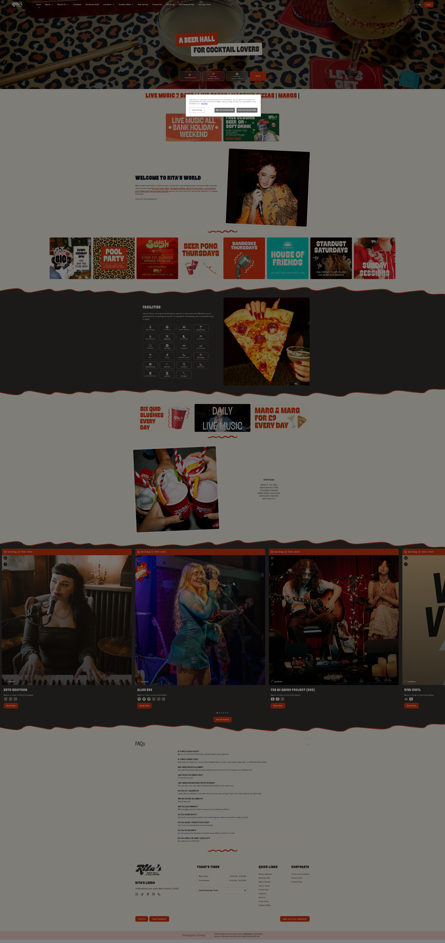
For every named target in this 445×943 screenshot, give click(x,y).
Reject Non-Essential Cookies (225, 110)
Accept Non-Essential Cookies (247, 110)
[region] (223, 105)
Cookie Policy (204, 104)
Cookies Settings (197, 110)
